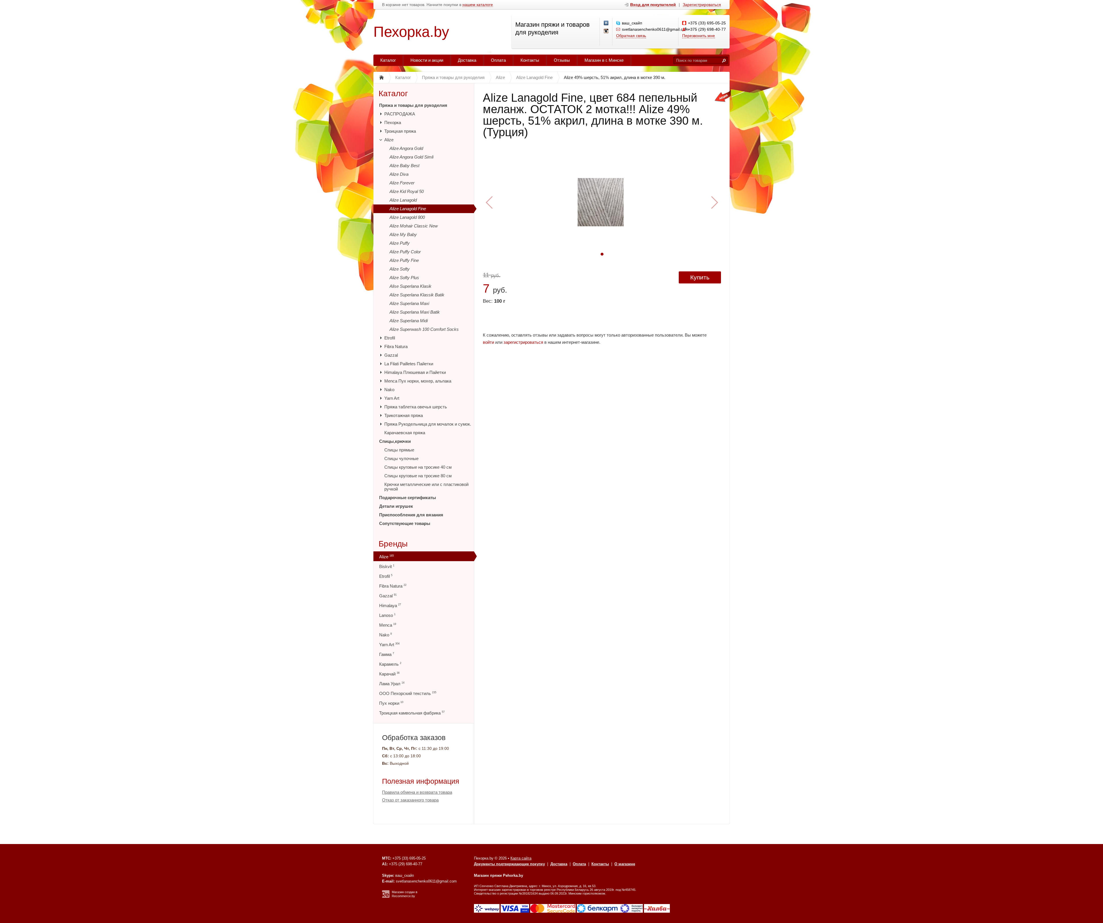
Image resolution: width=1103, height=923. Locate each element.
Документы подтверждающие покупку (509, 864)
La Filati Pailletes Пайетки (408, 363)
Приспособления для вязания (411, 514)
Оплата (498, 60)
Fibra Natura (396, 346)
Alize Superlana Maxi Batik (414, 312)
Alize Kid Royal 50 (406, 191)
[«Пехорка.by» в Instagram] (606, 31)
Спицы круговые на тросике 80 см (418, 475)
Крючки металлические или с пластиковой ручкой (426, 486)
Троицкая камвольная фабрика (412, 712)
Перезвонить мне (698, 35)
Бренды (393, 543)
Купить (699, 277)
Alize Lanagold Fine (407, 208)
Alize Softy (399, 269)
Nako (389, 389)
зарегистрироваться (523, 342)
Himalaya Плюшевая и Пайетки (415, 372)
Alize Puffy (399, 243)
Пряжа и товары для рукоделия (413, 105)
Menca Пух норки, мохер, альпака (417, 381)
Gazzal (391, 355)
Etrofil (389, 337)
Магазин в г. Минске (604, 60)
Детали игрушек (396, 506)
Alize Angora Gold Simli (411, 157)
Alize (389, 139)
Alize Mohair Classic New (413, 225)
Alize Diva (398, 174)
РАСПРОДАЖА (399, 113)
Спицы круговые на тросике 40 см (418, 467)
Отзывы (562, 60)
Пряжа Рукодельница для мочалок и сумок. (427, 424)
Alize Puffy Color (405, 251)
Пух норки (391, 703)
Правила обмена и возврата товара (417, 792)
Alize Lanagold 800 (407, 217)
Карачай (389, 673)
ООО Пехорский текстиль (407, 693)
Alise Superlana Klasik (410, 286)
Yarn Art (391, 398)
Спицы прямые (399, 449)
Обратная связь (631, 35)
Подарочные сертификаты (407, 497)
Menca (387, 625)
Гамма (386, 654)
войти (488, 342)
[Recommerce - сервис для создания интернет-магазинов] (385, 896)
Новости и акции (426, 60)
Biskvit (386, 566)
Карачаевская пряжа (404, 432)
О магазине (624, 864)
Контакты (529, 60)
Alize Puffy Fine (404, 260)
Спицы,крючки (395, 441)
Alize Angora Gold (406, 148)
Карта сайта (520, 858)
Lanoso (387, 615)
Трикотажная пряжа (403, 415)
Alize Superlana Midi (408, 320)
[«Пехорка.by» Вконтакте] (606, 23)
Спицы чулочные (401, 458)
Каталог (388, 60)
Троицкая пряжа (400, 131)
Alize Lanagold (403, 200)
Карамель (390, 664)
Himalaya (390, 605)
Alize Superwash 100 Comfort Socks (424, 329)
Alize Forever (401, 182)
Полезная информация (420, 781)
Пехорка (392, 122)
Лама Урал (391, 683)
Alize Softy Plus (404, 277)
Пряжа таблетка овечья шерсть (415, 406)
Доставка (467, 60)
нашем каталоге (477, 5)
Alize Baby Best (404, 165)
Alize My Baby (403, 234)
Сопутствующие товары (404, 523)
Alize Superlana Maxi (409, 303)
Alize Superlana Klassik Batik (416, 294)
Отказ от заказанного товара (410, 800)
